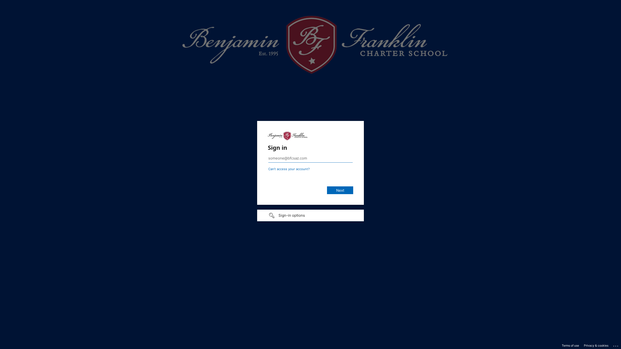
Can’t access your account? (289, 169)
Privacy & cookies (596, 345)
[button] (310, 215)
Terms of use (570, 345)
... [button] (616, 344)
